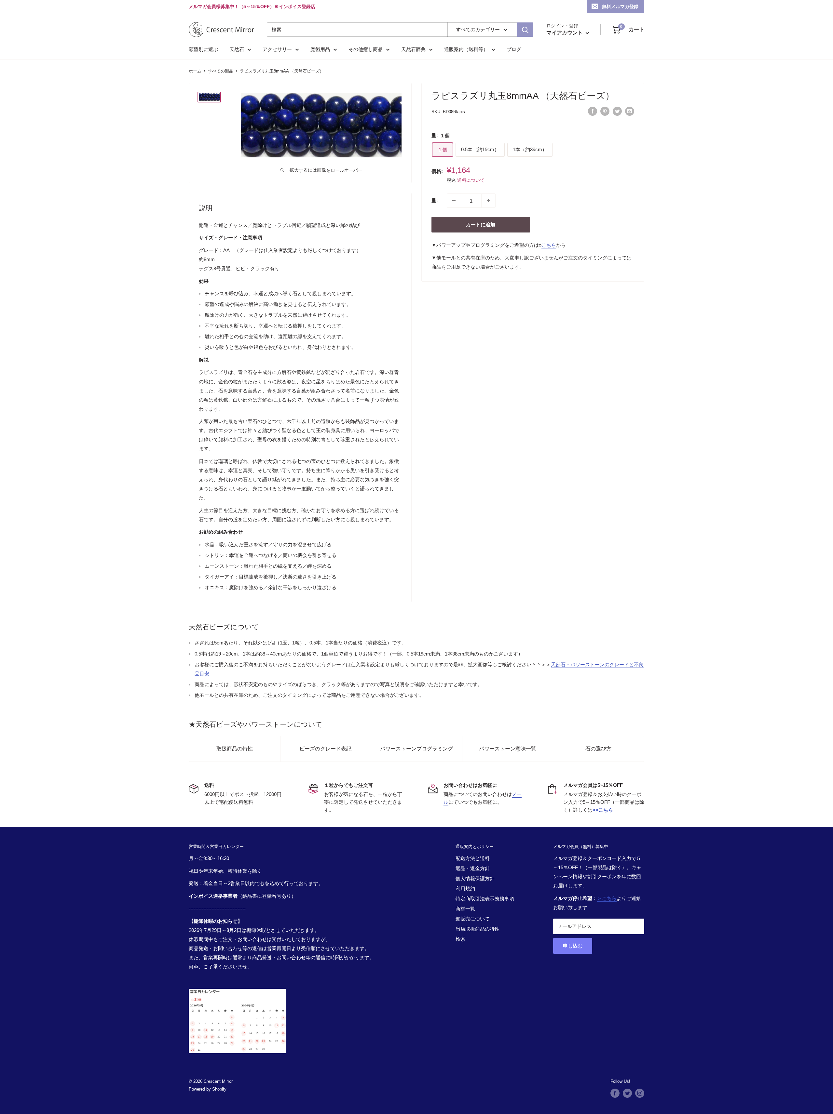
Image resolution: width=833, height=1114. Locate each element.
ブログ (514, 49)
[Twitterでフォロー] (627, 1093)
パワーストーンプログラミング (416, 748)
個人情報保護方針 (475, 878)
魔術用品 (320, 49)
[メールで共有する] (629, 111)
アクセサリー (277, 49)
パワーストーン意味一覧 (507, 748)
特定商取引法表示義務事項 (485, 898)
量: (434, 200)
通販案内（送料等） (466, 49)
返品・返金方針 (473, 868)
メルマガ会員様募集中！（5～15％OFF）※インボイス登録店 (252, 6)
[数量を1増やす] (488, 200)
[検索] (525, 29)
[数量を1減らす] (454, 200)
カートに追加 (480, 224)
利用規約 (465, 888)
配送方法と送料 (473, 858)
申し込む (572, 945)
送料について (471, 180)
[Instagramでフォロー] (639, 1093)
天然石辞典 (413, 49)
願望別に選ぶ (203, 49)
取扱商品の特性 (234, 748)
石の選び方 (598, 748)
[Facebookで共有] (592, 111)
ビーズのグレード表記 (325, 748)
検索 (460, 939)
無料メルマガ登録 (620, 6)
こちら (548, 245)
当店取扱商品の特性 (477, 929)
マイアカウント (565, 32)
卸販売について (473, 919)
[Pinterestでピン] (604, 111)
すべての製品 (220, 71)
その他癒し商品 (365, 49)
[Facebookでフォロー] (615, 1093)
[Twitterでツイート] (617, 111)
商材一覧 (465, 908)
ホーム (195, 71)
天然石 (236, 49)
